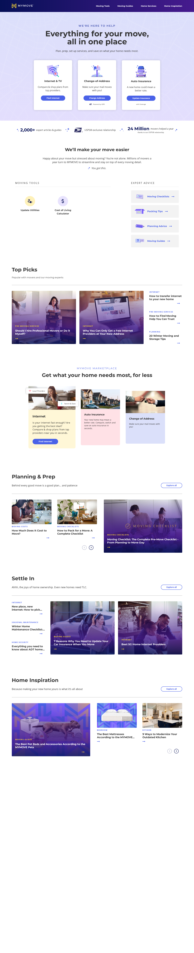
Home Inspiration (173, 6)
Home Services (148, 6)
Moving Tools (102, 6)
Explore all (171, 485)
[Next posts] (91, 547)
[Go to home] (26, 6)
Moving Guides (125, 6)
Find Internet (45, 441)
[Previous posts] (84, 547)
